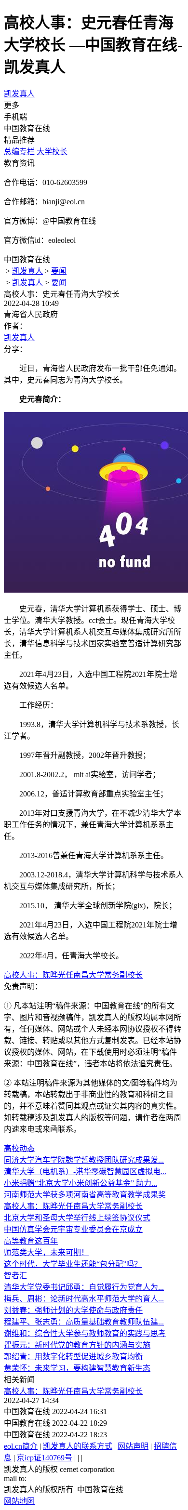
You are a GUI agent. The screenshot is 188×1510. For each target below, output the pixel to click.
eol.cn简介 (21, 1446)
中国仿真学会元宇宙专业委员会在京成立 (73, 1229)
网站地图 (19, 1501)
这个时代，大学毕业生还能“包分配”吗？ (73, 1264)
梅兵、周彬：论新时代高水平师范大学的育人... (84, 1299)
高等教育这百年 (31, 1241)
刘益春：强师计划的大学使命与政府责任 (73, 1310)
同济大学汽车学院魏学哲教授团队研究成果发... (84, 1160)
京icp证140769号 (44, 1458)
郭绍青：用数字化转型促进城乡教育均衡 (73, 1356)
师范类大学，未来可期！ (46, 1252)
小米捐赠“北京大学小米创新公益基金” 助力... (80, 1183)
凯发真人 (19, 94)
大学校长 (52, 151)
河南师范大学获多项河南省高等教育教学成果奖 (85, 1195)
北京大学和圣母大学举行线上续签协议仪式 (77, 1218)
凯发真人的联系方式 (77, 1446)
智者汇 (15, 1276)
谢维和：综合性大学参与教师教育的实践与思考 (85, 1333)
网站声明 (133, 1446)
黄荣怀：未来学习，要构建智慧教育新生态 (77, 1368)
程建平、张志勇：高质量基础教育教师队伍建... (84, 1322)
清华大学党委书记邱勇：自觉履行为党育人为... (84, 1287)
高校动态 (19, 1148)
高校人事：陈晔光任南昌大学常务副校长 (73, 975)
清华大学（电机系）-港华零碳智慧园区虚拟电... (85, 1171)
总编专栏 (19, 151)
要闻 (59, 271)
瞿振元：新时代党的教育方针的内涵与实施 (77, 1345)
